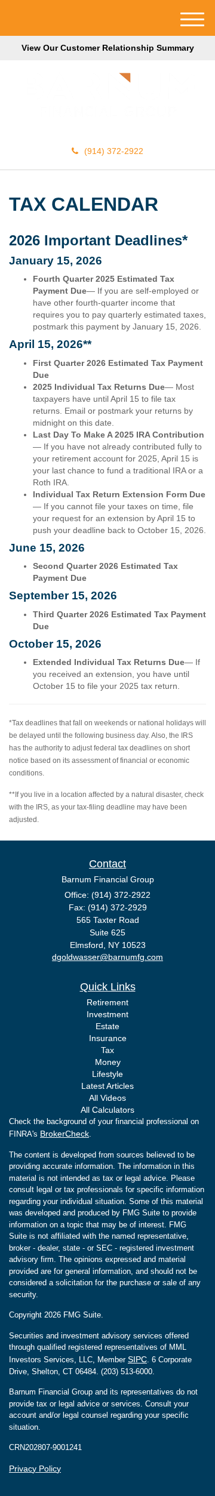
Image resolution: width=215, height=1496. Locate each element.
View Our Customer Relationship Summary (108, 48)
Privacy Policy (35, 1468)
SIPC (137, 1359)
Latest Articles (107, 1086)
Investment (107, 1014)
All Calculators (107, 1110)
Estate (107, 1026)
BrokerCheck (64, 1133)
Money (108, 1062)
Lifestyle (107, 1074)
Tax (107, 1050)
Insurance (108, 1038)
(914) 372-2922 (113, 151)
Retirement (107, 1002)
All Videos (107, 1098)
